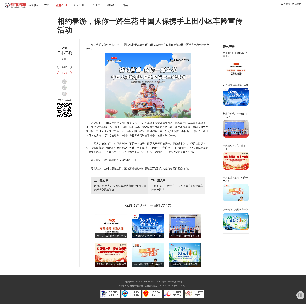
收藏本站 (296, 4)
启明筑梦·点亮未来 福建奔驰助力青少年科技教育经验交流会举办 (120, 187)
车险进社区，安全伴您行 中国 (111, 264)
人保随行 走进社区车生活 (148, 236)
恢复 (64, 94)
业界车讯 (61, 5)
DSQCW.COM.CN (150, 282)
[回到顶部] (300, 295)
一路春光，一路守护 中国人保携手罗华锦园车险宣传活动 (177, 187)
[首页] (21, 7)
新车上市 (95, 5)
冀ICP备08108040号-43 (177, 286)
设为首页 (285, 4)
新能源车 (112, 5)
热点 (125, 5)
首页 (46, 5)
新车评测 (79, 5)
